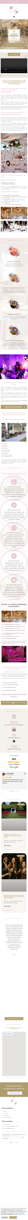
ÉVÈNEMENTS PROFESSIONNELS (14, 340)
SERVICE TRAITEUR (14, 314)
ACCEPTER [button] (13, 1217)
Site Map (19, 1137)
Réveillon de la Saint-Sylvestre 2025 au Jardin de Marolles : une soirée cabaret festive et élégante (14, 896)
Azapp (9, 1138)
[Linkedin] (16, 2)
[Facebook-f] (11, 2)
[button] (14, 16)
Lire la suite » (7, 845)
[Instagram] (14, 2)
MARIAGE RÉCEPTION (14, 261)
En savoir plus (21, 1214)
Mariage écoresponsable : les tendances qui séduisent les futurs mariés (13, 836)
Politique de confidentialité (12, 1137)
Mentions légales (13, 1135)
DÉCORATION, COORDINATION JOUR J (14, 288)
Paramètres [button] (4, 1217)
